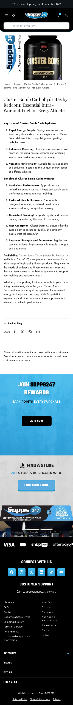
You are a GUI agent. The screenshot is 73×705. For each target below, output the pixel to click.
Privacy (57, 699)
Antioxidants (49, 625)
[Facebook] (12, 572)
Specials (47, 602)
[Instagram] (22, 572)
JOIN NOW (36, 421)
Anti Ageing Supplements (49, 618)
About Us (9, 602)
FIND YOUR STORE (36, 485)
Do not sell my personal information (17, 638)
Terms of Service (13, 626)
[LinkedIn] (41, 572)
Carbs (45, 630)
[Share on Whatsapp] (30, 332)
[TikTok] (51, 572)
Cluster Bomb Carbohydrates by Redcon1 (42, 255)
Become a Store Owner (17, 616)
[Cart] (66, 15)
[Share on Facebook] (14, 332)
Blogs (17, 84)
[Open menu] (6, 15)
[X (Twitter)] (31, 572)
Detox (45, 635)
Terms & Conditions (40, 699)
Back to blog (15, 323)
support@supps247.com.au (39, 591)
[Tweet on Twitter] (22, 332)
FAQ (6, 607)
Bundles (46, 607)
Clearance (48, 612)
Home (7, 84)
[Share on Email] (38, 332)
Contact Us (10, 612)
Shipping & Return (14, 621)
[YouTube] (61, 572)
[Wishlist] (13, 15)
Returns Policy (20, 699)
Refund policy (11, 631)
